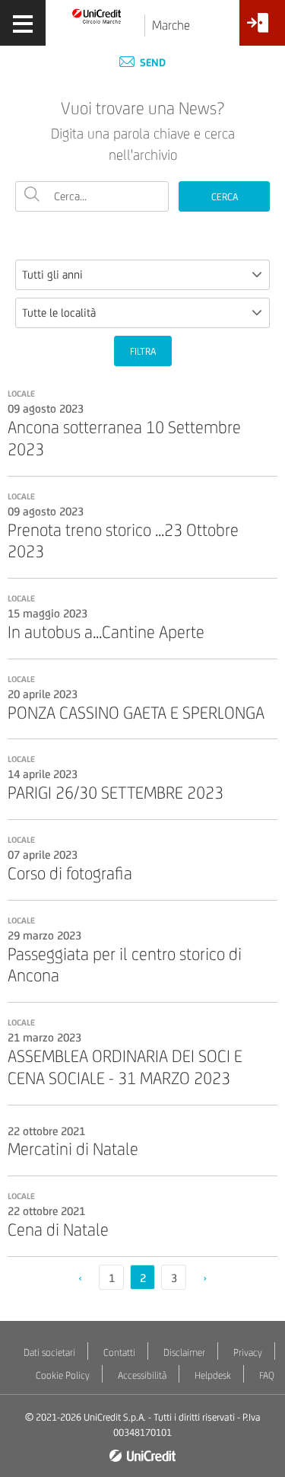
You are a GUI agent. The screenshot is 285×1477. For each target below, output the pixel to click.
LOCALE (21, 393)
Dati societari (49, 1352)
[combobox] (142, 275)
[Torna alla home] (97, 15)
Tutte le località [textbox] (59, 312)
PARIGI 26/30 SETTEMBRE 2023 (115, 792)
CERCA (224, 197)
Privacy (247, 1352)
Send (152, 62)
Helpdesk (213, 1375)
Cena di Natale (58, 1229)
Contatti (119, 1352)
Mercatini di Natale (73, 1149)
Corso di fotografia (70, 873)
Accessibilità (142, 1375)
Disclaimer (184, 1352)
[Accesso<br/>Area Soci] (262, 28)
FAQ (266, 1375)
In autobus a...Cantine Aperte (106, 632)
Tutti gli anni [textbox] (52, 274)
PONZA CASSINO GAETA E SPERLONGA (136, 713)
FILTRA (143, 351)
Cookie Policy (63, 1375)
